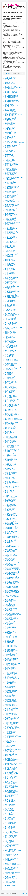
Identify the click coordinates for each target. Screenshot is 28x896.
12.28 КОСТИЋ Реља (9, 468)
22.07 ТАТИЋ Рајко (9, 809)
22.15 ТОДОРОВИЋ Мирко (10, 819)
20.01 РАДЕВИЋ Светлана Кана (12, 710)
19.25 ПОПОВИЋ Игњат (10, 695)
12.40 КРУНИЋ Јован (9, 483)
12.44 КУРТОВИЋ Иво (9, 490)
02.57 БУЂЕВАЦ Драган (10, 209)
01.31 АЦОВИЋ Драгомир (10, 118)
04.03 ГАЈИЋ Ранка (9, 255)
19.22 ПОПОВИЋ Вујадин (10, 691)
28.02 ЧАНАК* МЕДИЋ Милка (11, 867)
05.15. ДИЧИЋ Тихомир (10, 300)
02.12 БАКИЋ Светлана (10, 140)
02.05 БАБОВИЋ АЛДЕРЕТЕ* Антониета (14, 126)
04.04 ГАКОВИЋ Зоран (10, 256)
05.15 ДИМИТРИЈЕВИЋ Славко (12, 299)
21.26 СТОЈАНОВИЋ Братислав (12, 792)
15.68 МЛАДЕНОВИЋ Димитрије (12, 621)
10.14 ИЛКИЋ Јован (9, 378)
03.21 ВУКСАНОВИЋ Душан (11, 241)
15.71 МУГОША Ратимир (10, 624)
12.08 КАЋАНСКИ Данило (10, 440)
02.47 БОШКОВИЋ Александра (11, 194)
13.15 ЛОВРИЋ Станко (10, 509)
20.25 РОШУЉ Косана (10, 746)
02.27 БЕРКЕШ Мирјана (10, 160)
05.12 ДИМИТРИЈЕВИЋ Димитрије (12, 294)
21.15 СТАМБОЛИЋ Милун (11, 772)
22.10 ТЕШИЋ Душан (9, 813)
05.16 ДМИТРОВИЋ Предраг (11, 301)
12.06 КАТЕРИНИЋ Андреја (11, 437)
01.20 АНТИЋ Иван (9, 104)
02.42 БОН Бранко (9, 185)
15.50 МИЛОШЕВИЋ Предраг (11, 587)
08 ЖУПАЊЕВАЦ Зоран (10, 337)
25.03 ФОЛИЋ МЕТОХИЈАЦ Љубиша (13, 850)
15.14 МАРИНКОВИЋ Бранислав (12, 537)
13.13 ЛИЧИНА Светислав (10, 506)
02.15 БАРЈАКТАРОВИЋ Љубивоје (12, 144)
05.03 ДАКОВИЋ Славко (10, 279)
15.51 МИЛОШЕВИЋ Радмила (11, 589)
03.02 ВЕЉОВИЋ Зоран (10, 215)
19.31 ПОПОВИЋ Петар (10, 704)
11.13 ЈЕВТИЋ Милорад (10, 400)
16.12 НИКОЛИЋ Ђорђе (10, 642)
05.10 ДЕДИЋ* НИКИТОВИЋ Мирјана (13, 291)
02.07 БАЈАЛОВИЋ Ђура (10, 132)
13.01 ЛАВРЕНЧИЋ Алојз (10, 492)
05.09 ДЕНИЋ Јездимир (10, 288)
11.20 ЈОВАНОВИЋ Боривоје (11, 409)
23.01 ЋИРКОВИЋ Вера (10, 840)
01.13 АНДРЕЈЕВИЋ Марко (11, 92)
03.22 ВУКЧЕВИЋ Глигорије (11, 242)
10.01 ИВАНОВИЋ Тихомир (11, 358)
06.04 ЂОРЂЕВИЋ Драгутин (11, 315)
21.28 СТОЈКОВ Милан (10, 798)
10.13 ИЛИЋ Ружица (9, 377)
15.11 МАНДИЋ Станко (10, 533)
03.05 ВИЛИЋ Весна (9, 219)
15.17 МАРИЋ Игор (9, 541)
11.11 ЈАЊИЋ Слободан (10, 397)
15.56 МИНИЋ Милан (9, 598)
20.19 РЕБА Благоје (9, 737)
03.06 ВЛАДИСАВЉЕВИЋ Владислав (13, 221)
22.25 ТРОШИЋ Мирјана (10, 834)
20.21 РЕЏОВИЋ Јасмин (10, 741)
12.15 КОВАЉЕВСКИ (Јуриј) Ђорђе (12, 449)
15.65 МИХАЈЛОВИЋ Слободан (12, 613)
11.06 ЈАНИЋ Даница (9, 386)
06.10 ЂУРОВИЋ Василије (10, 323)
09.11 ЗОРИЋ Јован (9, 353)
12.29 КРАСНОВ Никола (10, 469)
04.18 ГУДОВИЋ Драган (10, 276)
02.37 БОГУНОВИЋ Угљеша (11, 176)
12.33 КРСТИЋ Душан (9, 474)
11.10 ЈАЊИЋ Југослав (10, 394)
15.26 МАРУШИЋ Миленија (11, 555)
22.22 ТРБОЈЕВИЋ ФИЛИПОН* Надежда (14, 830)
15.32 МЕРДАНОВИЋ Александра (12, 562)
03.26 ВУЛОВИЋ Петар (10, 247)
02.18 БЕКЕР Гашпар (9, 147)
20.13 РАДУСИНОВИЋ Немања (11, 730)
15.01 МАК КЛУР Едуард (10, 521)
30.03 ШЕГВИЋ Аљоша (10, 877)
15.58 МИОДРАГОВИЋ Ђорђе (11, 601)
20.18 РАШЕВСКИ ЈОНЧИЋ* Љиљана (13, 736)
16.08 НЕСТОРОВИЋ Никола (11, 637)
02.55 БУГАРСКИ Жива (10, 206)
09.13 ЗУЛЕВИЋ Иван (9, 355)
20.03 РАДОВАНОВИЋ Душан (11, 714)
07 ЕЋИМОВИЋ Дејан (9, 324)
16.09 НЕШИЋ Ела (9, 639)
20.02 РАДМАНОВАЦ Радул (11, 713)
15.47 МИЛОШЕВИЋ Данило (11, 583)
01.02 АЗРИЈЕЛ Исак (9, 81)
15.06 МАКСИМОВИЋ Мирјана (11, 527)
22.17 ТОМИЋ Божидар (10, 823)
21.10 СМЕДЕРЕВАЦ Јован (11, 764)
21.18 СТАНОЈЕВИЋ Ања (10, 777)
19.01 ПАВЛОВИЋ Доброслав (11, 658)
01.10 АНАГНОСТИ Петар (10, 88)
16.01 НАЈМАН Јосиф (9, 628)
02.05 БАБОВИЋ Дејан (10, 124)
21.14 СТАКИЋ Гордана (10, 771)
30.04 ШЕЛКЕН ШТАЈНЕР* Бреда (12, 878)
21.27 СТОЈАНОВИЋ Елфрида (11, 794)
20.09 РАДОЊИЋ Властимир (11, 723)
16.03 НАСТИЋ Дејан (9, 631)
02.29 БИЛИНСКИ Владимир (11, 163)
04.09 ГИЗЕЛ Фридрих (9, 263)
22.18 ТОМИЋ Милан (9, 825)
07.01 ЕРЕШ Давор (9, 328)
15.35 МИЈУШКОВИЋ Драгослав (12, 568)
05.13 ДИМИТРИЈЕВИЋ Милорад (12, 296)
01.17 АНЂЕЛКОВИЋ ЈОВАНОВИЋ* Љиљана (15, 99)
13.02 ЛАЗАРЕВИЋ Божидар (11, 494)
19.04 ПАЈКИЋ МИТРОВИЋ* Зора (12, 663)
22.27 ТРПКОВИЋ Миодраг (11, 837)
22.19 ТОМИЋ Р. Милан (10, 827)
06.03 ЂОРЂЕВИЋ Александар (12, 314)
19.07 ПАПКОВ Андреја (10, 667)
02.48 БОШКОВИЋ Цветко (10, 195)
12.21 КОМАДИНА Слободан (11, 459)
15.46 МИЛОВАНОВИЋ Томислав (12, 582)
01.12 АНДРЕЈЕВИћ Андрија (11, 91)
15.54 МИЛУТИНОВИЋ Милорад (12, 594)
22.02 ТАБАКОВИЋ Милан (10, 803)
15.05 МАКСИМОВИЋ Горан (11, 526)
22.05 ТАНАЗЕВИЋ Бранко (11, 807)
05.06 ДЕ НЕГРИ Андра (10, 285)
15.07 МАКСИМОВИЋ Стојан (11, 528)
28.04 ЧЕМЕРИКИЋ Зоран (10, 869)
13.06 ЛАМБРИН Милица (10, 499)
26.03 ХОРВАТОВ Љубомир (11, 855)
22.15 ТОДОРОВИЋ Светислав (11, 821)
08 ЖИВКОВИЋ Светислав (11, 338)
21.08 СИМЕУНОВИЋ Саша (11, 760)
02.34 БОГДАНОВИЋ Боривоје (11, 170)
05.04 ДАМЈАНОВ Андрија (10, 282)
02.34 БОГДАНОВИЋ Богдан (11, 169)
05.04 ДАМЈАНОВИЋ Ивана (11, 281)
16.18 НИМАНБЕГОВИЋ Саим (11, 650)
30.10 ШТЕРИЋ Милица (10, 885)
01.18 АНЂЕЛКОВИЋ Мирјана (11, 100)
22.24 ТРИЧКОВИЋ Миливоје (11, 832)
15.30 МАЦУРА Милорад (10, 559)
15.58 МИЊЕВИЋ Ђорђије (10, 600)
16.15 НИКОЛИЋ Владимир (11, 646)
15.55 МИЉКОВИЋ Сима (10, 595)
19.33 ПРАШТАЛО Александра (11, 708)
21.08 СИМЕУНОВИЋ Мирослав (12, 759)
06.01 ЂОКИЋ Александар (10, 312)
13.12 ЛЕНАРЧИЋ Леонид (10, 505)
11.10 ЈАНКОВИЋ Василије (11, 395)
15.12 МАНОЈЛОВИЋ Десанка (11, 535)
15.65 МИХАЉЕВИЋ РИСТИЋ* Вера (13, 614)
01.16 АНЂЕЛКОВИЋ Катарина (11, 97)
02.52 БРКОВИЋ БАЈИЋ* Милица (12, 203)
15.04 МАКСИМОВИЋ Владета (11, 524)
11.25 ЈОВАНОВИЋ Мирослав (11, 418)
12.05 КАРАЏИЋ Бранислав (11, 436)
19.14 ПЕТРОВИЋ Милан (10, 677)
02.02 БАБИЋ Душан (9, 122)
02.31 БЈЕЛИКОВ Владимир (11, 165)
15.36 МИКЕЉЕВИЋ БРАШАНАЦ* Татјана (14, 569)
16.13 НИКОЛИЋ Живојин (10, 644)
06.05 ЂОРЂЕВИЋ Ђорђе (10, 317)
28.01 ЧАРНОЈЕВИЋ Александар (12, 866)
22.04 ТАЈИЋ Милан (9, 805)
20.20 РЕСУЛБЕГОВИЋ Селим (11, 739)
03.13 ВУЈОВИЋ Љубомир (10, 229)
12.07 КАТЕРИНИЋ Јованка (11, 439)
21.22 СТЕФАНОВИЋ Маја (10, 785)
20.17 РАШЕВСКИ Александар (11, 735)
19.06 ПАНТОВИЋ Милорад (11, 666)
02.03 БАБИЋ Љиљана (10, 123)
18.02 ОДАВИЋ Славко (10, 654)
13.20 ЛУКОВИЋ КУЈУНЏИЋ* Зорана (13, 515)
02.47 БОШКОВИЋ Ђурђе (10, 192)
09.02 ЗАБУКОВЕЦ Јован (10, 341)
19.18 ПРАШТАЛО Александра (11, 683)
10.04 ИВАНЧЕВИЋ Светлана (11, 360)
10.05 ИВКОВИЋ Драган (10, 364)
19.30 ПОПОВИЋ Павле (10, 703)
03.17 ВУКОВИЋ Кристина (10, 236)
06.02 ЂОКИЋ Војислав (10, 313)
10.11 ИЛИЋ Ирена (9, 373)
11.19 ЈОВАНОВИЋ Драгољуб (11, 406)
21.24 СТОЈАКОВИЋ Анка (10, 790)
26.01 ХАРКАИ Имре (9, 853)
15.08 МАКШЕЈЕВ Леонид (10, 530)
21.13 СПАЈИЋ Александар (11, 768)
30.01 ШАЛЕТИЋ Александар (11, 875)
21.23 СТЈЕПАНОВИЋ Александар (12, 787)
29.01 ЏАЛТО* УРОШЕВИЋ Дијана (12, 872)
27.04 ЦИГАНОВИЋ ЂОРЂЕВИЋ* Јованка (14, 862)
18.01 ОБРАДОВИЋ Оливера (11, 653)
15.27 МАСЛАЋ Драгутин (10, 557)
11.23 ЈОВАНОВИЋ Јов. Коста (11, 415)
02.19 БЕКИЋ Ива (9, 149)
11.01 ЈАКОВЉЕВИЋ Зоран (11, 382)
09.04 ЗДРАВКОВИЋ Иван (10, 344)
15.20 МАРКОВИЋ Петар (10, 548)
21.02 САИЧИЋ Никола (10, 750)
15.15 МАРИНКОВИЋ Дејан (11, 539)
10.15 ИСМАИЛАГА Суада (10, 381)
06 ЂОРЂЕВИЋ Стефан (10, 310)
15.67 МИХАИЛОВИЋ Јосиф (11, 619)
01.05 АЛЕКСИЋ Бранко (10, 83)
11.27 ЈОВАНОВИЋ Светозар (11, 421)
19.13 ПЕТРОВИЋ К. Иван (10, 676)
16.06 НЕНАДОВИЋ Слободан (11, 635)
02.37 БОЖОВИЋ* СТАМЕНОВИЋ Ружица (14, 177)
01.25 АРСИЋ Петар (9, 110)
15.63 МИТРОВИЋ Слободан (11, 609)
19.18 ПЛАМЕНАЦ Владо (10, 682)
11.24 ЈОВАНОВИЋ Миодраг (11, 417)
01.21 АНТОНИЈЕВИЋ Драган (11, 105)
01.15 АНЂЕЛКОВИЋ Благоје (11, 95)
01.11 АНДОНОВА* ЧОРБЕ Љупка (12, 90)
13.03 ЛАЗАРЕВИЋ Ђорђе (10, 495)
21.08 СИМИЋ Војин (9, 758)
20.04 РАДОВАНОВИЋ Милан (11, 716)
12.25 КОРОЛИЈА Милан (10, 464)
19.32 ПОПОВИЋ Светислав (11, 705)
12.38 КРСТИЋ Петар (9, 481)
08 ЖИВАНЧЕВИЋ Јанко (10, 332)
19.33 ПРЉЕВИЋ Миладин (11, 707)
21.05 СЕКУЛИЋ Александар (11, 754)
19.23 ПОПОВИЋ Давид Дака (11, 692)
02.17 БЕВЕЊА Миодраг (10, 146)
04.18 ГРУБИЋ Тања (9, 274)
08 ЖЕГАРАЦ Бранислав (10, 330)
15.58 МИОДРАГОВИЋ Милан (11, 603)
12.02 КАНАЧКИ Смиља (10, 432)
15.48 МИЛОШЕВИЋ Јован (11, 585)
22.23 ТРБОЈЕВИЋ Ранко (10, 831)
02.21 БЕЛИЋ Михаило (10, 151)
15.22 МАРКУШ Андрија (10, 550)
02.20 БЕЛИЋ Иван (9, 150)
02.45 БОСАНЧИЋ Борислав (11, 190)
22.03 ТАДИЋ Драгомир (10, 804)
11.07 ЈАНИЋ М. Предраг (10, 387)
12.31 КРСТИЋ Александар (11, 472)
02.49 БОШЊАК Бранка (10, 196)
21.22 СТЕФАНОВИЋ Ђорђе (11, 783)
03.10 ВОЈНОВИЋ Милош (10, 226)
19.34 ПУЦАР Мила (9, 709)
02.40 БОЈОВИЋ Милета (10, 182)
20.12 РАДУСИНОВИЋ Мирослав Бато (13, 728)
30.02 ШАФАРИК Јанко (10, 876)
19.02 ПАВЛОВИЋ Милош (10, 659)
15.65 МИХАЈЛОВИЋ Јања (11, 612)
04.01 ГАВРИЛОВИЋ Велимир (11, 253)
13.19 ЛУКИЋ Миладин (10, 514)
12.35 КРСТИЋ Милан (9, 477)
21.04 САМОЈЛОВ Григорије (11, 753)
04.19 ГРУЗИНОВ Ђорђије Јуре (11, 277)
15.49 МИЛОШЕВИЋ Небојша (11, 586)
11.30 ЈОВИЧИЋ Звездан (10, 427)
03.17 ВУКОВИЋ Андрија (10, 235)
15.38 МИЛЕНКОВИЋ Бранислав (12, 572)
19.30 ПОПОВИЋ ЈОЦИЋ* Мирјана (12, 701)
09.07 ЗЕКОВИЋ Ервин (10, 347)
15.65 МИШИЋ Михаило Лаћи (11, 615)
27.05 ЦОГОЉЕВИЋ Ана (10, 863)
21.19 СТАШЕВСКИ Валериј (11, 780)
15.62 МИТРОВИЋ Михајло (11, 608)
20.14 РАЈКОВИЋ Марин (10, 731)
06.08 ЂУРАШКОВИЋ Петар (11, 319)
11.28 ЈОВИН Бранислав (10, 423)
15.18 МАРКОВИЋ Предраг (11, 544)
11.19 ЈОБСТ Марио (9, 408)
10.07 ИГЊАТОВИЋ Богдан (11, 368)
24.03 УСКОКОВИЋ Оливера (11, 846)
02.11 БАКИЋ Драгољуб (10, 137)
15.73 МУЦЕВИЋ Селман (10, 627)
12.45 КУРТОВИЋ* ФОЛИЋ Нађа (12, 491)
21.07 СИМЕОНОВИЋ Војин (11, 757)
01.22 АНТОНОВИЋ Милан (10, 106)
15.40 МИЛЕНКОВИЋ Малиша (11, 574)
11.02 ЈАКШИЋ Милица (10, 383)
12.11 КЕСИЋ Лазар (9, 444)
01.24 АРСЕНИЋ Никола (10, 109)
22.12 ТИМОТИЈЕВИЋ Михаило (12, 816)
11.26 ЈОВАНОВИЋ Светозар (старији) (13, 419)
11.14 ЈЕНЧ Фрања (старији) (11, 401)
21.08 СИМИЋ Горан (9, 762)
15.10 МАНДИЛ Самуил (10, 532)
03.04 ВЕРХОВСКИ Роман (10, 218)
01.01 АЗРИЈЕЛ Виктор (10, 78)
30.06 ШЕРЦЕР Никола (10, 881)
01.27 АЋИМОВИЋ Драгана (11, 113)
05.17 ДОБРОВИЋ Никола (10, 303)
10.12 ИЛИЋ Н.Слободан (10, 376)
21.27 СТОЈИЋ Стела (9, 795)
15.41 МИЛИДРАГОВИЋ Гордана (12, 576)
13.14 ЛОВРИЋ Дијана (10, 508)
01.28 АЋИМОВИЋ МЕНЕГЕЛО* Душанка (14, 114)
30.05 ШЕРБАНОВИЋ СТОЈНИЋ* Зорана (14, 880)
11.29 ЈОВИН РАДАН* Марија (11, 424)
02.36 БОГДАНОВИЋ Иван (10, 173)
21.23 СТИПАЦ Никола (10, 789)
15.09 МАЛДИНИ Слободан (11, 531)
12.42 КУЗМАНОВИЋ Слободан (12, 486)
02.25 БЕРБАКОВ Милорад (11, 156)
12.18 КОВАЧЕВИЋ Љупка (10, 454)
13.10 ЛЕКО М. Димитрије (10, 503)
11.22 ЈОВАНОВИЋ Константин (12, 414)
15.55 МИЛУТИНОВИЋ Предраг (12, 596)
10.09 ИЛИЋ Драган (9, 371)
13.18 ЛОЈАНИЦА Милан (10, 513)
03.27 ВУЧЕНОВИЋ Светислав (11, 249)
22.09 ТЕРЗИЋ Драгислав (10, 812)
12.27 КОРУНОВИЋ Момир (11, 467)
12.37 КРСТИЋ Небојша (10, 480)
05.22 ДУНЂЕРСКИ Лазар (10, 309)
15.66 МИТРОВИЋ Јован (10, 617)
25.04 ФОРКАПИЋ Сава (10, 851)
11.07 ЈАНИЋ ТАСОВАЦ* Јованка (12, 389)
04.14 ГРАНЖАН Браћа (10, 269)
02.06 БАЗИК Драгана (9, 131)
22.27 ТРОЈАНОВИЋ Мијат (11, 836)
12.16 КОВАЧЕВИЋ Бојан (10, 450)
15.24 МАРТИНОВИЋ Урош (11, 553)
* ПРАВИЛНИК (8, 76)
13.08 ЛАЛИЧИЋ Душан (10, 501)
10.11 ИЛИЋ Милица (9, 374)
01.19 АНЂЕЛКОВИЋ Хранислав (12, 101)
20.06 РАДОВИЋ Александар (11, 718)
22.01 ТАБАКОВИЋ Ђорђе (10, 801)
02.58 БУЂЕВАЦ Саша (10, 210)
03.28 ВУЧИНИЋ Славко (10, 250)
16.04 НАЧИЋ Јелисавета (10, 632)
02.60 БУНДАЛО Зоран (10, 213)
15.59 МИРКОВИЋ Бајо (10, 604)
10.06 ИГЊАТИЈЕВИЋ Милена (11, 365)
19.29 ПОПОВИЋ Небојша (10, 700)
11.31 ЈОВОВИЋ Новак (10, 428)
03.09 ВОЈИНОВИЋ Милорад (11, 224)
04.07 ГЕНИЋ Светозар (10, 260)
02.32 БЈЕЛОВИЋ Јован (10, 167)
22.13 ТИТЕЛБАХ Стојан (10, 817)
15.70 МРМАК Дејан (9, 623)
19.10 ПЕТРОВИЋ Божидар (11, 672)
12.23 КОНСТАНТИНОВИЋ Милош (12, 462)
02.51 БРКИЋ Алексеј (9, 200)
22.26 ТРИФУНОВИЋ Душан (11, 835)
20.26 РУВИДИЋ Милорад (10, 748)
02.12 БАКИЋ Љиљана (10, 138)
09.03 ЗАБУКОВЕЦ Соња (10, 342)
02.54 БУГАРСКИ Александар (11, 205)
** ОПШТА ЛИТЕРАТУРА (10, 77)
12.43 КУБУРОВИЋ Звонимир (11, 489)
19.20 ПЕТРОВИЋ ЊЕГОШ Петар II (12, 689)
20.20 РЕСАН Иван (9, 740)
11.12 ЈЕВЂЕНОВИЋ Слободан (12, 399)
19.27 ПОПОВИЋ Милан (10, 698)
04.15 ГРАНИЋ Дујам (9, 271)
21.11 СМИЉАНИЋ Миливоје (11, 766)
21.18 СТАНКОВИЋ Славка (11, 776)
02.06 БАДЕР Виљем (9, 128)
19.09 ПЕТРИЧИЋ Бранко (10, 671)
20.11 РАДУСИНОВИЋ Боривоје (12, 727)
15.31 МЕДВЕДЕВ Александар (11, 560)
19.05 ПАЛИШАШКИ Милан (11, 664)
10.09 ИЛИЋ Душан (9, 372)
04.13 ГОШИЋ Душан (9, 268)
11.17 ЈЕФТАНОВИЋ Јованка (11, 405)
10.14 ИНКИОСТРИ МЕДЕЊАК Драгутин (13, 380)
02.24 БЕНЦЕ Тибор (9, 155)
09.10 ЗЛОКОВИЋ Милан (10, 351)
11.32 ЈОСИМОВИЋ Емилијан (11, 430)
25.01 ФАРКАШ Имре (9, 848)
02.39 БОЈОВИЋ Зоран (10, 181)
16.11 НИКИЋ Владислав (10, 641)
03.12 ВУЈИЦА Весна (9, 227)
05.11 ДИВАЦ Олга (9, 292)
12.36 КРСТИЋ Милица (10, 478)
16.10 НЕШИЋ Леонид (9, 640)
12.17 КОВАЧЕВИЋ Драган (11, 453)
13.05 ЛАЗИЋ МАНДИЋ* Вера (11, 498)
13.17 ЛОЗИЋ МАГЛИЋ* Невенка (12, 512)
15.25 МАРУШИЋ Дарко (10, 554)
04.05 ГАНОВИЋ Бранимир (10, 258)
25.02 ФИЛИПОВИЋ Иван (10, 849)
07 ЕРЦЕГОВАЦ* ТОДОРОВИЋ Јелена (13, 327)
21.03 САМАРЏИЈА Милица (11, 751)
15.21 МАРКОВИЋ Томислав (11, 549)
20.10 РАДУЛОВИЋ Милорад (11, 726)
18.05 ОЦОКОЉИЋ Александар (12, 657)
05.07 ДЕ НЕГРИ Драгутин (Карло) (12, 286)
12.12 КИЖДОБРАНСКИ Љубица (12, 445)
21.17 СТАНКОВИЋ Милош (11, 775)
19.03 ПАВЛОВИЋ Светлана (11, 662)
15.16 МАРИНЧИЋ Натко (10, 540)
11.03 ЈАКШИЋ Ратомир (10, 385)
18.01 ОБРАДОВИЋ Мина (10, 651)
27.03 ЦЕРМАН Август (10, 860)
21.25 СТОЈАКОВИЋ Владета (11, 791)
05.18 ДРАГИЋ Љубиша (10, 304)
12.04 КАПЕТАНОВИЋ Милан (11, 435)
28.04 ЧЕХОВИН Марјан (10, 871)
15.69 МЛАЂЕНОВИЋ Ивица (11, 622)
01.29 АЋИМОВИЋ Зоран (10, 115)
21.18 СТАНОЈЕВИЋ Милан (11, 778)
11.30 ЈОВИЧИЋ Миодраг (10, 426)
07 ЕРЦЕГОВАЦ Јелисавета (11, 326)
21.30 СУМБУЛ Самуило (10, 800)
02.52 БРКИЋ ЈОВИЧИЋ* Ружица (12, 201)
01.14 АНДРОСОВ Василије (11, 94)
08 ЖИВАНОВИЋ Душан (10, 331)
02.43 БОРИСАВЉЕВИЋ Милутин (12, 186)
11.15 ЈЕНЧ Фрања (9, 403)
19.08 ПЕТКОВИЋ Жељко (10, 668)
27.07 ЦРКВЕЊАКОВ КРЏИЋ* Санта (13, 864)
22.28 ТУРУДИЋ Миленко (10, 839)
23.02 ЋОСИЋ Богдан (9, 841)
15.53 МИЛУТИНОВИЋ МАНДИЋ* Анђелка (14, 592)
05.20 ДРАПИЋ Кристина (10, 306)
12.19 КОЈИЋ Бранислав (10, 455)
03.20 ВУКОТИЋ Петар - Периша (12, 240)
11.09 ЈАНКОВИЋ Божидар (11, 392)
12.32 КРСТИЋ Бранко (10, 473)
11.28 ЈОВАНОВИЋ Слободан (11, 422)
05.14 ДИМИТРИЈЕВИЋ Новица (12, 297)
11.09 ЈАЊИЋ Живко (9, 391)
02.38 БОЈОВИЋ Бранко (10, 178)
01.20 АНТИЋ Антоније (10, 103)
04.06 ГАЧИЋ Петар (9, 259)
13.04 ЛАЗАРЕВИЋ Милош (11, 496)
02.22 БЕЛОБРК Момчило (10, 153)
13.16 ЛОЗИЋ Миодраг (10, 510)
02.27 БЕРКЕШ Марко (9, 159)
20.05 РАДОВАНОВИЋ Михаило (12, 717)
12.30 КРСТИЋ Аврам (9, 471)
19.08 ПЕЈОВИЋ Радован (10, 669)
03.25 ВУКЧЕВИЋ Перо (10, 246)
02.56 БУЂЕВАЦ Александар (11, 208)
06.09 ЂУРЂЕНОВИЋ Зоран (11, 322)
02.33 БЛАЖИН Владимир (10, 168)
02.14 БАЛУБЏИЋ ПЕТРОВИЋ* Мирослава (14, 142)
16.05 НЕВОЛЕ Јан (9, 633)
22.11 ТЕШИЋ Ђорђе (9, 814)
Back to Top (24, 893)
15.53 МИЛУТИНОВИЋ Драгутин (12, 591)
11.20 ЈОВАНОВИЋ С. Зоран (11, 410)
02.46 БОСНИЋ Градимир (10, 191)
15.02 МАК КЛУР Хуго (9, 522)
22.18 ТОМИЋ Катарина (10, 826)
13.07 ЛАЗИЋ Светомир (10, 500)
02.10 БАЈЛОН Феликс (10, 136)
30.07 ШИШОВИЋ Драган (10, 882)
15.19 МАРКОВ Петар (9, 545)
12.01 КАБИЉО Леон (9, 431)
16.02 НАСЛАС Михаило (10, 630)
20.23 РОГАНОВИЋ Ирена (10, 744)
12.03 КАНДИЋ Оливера (10, 433)
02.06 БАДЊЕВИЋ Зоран (10, 127)
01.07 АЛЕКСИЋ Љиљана (10, 86)
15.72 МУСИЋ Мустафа (10, 626)
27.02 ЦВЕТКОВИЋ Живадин (11, 858)
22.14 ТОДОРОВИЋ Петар (10, 818)
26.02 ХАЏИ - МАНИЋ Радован (11, 854)
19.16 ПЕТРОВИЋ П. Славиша (11, 680)
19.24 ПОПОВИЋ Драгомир (11, 694)
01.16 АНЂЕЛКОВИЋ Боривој (11, 96)
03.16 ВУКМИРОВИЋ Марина (11, 233)
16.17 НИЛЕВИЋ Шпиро (10, 649)
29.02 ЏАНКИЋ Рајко (9, 873)
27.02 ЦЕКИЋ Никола (9, 859)
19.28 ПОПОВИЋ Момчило (10, 699)
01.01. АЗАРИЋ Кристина (10, 79)
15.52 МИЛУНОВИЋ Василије (11, 590)
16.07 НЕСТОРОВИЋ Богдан (11, 636)
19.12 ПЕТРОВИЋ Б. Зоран (11, 674)
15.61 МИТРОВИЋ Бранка (10, 607)
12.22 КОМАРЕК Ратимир (10, 460)
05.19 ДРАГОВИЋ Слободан (11, 305)
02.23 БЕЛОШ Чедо (9, 154)
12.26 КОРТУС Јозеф (9, 465)
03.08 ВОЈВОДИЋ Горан (10, 223)
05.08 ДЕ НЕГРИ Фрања (10, 287)
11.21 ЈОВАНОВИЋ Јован (10, 412)
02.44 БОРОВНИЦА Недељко (11, 187)
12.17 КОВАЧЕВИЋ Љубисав (11, 451)
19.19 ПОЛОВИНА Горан (10, 686)
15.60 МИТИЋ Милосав (10, 605)
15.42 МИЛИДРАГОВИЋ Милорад (12, 577)
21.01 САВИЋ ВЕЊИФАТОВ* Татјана (13, 749)
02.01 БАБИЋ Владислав (10, 120)
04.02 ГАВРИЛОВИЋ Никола (11, 254)
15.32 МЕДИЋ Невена (9, 563)
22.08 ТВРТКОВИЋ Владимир (11, 810)
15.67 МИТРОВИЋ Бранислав (11, 618)
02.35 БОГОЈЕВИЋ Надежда (11, 172)
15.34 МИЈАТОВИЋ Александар (12, 567)
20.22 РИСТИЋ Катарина (10, 742)
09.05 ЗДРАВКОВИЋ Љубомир (11, 345)
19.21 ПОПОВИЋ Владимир (11, 690)
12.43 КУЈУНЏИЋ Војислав (11, 487)
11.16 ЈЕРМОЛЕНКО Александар (12, 404)
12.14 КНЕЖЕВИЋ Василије (11, 447)
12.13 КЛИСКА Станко (9, 446)
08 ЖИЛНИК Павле (9, 336)
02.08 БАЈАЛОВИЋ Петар (10, 133)
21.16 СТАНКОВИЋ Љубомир (11, 773)
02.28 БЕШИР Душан (9, 162)
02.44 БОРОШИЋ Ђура (10, 188)
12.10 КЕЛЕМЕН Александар (11, 442)
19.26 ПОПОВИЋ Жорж (10, 696)
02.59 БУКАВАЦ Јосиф (10, 212)
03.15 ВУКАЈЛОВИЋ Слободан (11, 232)
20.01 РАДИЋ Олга (9, 712)
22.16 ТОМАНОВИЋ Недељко (11, 822)
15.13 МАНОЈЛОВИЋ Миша (11, 536)
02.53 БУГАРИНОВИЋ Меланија (12, 204)
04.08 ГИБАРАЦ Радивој (10, 262)
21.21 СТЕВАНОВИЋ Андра (11, 782)
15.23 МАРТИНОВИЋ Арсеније (11, 551)
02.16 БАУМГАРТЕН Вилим (11, 145)
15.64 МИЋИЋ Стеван (9, 610)
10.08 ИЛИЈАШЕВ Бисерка (10, 369)
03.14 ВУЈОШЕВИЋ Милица (11, 231)
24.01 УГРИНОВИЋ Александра (12, 844)
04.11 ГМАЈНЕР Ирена (10, 265)
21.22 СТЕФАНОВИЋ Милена (11, 786)
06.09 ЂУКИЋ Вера (9, 321)
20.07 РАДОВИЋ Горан (10, 719)
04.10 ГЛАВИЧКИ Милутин (10, 264)
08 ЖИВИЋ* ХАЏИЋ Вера (10, 333)
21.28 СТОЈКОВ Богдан (10, 796)
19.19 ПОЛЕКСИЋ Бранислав (11, 685)
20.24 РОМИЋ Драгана (10, 745)
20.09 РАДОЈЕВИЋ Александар (12, 722)
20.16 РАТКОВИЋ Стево (10, 733)
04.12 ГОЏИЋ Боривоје (10, 267)
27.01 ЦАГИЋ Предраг (10, 857)
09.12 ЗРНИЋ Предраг (10, 354)
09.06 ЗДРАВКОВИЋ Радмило (11, 346)
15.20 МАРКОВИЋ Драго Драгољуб (12, 546)
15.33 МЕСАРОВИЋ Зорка (10, 564)
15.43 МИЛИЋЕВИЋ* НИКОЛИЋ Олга (13, 578)
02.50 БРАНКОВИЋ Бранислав (11, 197)
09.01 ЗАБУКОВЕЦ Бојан (10, 340)
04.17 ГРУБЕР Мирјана (10, 273)
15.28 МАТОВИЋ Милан (10, 558)
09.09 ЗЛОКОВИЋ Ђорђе (10, 350)
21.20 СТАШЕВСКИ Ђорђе (10, 781)
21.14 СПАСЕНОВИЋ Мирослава (12, 769)
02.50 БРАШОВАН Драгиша (11, 199)
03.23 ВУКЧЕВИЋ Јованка (10, 244)
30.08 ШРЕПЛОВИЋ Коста (10, 884)
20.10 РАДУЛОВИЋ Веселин (11, 725)
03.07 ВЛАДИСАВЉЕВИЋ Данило (12, 222)
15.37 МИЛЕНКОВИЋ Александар (12, 571)
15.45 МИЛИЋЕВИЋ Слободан (11, 581)
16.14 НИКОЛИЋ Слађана (10, 645)
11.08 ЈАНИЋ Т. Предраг (10, 390)
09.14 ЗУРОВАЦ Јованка (10, 356)
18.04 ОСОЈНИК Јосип (10, 655)
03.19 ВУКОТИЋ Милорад (10, 238)
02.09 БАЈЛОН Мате (9, 135)
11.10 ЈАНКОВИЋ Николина (11, 396)
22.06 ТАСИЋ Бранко (9, 808)
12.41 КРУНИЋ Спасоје (10, 485)
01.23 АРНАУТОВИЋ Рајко (10, 108)
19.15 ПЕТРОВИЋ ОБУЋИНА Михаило (13, 678)
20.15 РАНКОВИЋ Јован (10, 732)
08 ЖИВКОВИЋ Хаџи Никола (11, 335)
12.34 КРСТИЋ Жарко (9, 476)
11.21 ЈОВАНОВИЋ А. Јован (11, 413)
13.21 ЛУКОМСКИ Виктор (10, 518)
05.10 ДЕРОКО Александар (11, 290)
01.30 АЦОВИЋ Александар (11, 117)
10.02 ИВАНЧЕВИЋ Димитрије (11, 359)
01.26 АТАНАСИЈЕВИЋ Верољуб (12, 111)
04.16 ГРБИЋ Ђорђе (9, 272)
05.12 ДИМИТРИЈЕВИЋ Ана (11, 295)
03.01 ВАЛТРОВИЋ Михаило (11, 214)
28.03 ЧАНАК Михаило (10, 868)
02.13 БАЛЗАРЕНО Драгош (11, 141)
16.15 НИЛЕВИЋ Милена (10, 648)
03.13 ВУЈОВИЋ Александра (11, 228)
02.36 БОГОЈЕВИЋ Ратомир (11, 174)
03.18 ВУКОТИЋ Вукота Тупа (11, 237)
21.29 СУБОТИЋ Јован (10, 799)
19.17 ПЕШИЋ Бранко (9, 681)
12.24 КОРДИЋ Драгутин (10, 463)
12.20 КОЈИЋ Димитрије (10, 458)
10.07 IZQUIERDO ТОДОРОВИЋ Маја (13, 367)
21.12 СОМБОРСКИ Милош (11, 767)
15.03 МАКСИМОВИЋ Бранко (11, 523)
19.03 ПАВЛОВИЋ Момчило (11, 660)
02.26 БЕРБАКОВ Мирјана (10, 158)
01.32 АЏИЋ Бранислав (10, 119)
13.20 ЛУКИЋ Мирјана (9, 517)
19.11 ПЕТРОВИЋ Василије (11, 673)
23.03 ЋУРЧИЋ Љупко (10, 842)
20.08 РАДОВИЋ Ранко (10, 721)
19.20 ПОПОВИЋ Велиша (10, 687)
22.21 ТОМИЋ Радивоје (10, 828)
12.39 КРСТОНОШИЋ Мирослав (12, 482)
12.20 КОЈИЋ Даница (9, 456)
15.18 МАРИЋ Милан (9, 542)
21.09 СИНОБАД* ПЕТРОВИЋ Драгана (13, 763)
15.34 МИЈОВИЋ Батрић (10, 565)
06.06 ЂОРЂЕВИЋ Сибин (10, 318)
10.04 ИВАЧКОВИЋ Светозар (11, 362)
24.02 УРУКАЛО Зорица (10, 845)
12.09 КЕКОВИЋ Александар (11, 441)
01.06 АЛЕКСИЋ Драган (10, 85)
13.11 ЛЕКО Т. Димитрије (10, 504)
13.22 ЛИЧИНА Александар (11, 519)
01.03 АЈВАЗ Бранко (9, 82)
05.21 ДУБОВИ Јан (9, 308)
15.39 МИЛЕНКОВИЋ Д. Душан (11, 573)
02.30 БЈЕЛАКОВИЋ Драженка (11, 164)
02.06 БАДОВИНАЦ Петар (10, 129)
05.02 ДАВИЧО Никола (10, 278)
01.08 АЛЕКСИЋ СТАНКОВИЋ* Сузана (13, 87)
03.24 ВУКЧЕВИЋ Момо (10, 245)
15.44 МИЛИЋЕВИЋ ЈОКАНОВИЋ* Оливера (14, 580)
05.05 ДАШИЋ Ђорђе (9, 283)
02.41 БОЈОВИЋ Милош (10, 183)
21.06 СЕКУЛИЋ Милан (10, 755)
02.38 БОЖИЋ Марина (10, 179)
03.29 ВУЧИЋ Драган (9, 251)
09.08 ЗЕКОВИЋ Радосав (10, 349)
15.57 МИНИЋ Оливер (9, 599)
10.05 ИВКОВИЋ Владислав (11, 363)
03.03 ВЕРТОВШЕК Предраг (11, 217)
